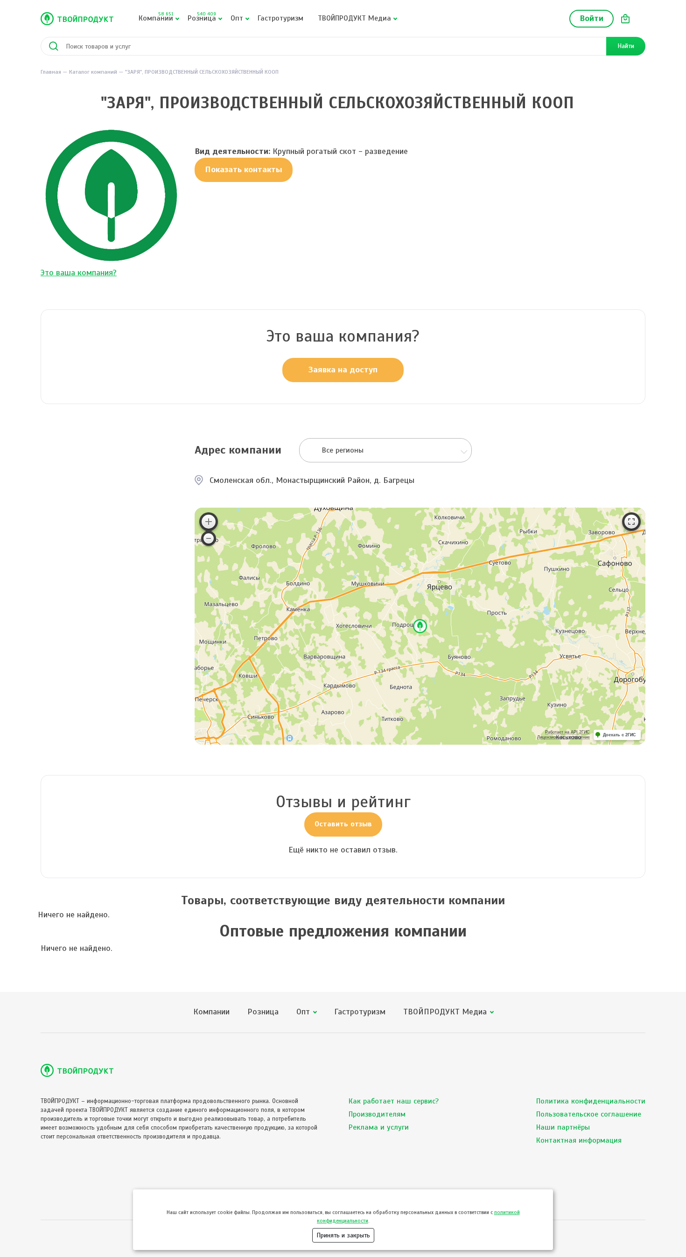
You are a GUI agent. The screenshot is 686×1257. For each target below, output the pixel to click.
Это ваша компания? (79, 272)
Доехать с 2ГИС (619, 735)
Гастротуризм (280, 18)
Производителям (377, 1114)
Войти (591, 18)
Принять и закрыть (343, 1235)
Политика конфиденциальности (590, 1101)
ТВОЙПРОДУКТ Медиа (354, 18)
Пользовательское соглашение (588, 1114)
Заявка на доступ (343, 369)
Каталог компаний (93, 72)
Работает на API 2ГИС (567, 732)
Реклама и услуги (379, 1127)
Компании (156, 17)
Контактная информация (579, 1140)
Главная (51, 72)
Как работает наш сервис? (394, 1101)
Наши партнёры (563, 1127)
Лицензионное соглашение (563, 737)
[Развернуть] (631, 522)
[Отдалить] (208, 538)
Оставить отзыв (343, 824)
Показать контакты (243, 169)
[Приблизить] (208, 521)
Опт (237, 18)
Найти (625, 46)
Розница (202, 17)
